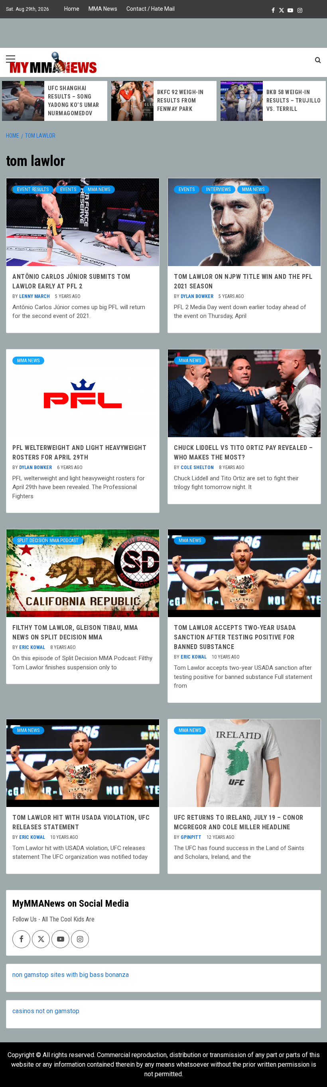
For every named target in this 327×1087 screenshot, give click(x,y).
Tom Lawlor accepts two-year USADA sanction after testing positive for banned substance (235, 637)
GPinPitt (192, 837)
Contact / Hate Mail (150, 9)
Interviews (218, 189)
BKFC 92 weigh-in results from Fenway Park (180, 100)
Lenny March (35, 296)
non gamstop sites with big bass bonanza (70, 974)
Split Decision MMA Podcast (48, 540)
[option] (54, 101)
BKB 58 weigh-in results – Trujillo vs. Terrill (293, 100)
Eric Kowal (32, 647)
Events (68, 189)
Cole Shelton (198, 467)
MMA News (103, 9)
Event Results (33, 189)
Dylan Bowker (198, 296)
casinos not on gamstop (45, 1011)
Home (71, 9)
